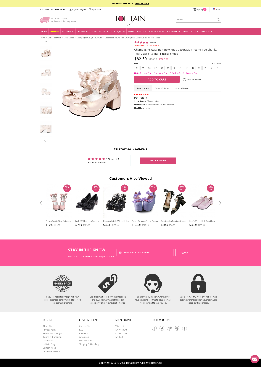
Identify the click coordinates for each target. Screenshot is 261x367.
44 (199, 68)
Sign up (184, 252)
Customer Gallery (51, 351)
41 (180, 68)
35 (143, 68)
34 (137, 68)
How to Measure (183, 88)
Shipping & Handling (89, 344)
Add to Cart (157, 79)
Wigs (185, 31)
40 (174, 68)
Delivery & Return (162, 88)
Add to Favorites (194, 79)
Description (143, 88)
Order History (122, 333)
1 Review (152, 42)
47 (217, 68)
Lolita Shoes (69, 37)
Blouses (141, 31)
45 (205, 68)
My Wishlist (96, 9)
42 (186, 68)
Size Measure (85, 340)
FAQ (81, 329)
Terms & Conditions (53, 336)
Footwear (172, 31)
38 (162, 68)
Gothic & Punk (98, 31)
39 (168, 68)
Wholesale (84, 336)
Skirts (131, 31)
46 (211, 68)
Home (44, 31)
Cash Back (48, 340)
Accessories (155, 31)
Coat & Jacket (118, 31)
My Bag (201, 9)
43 (193, 68)
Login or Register (79, 9)
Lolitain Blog (49, 344)
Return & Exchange (52, 333)
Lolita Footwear (54, 37)
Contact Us (84, 326)
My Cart (119, 336)
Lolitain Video (49, 347)
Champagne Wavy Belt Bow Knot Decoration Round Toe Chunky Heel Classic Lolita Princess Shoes (118, 37)
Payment (83, 333)
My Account (121, 329)
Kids (193, 31)
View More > (142, 3)
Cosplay (54, 31)
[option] (46, 53)
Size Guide (216, 63)
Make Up (205, 31)
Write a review (158, 160)
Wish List (119, 326)
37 (156, 68)
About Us (47, 326)
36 (149, 68)
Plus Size (66, 31)
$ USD (218, 9)
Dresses (81, 31)
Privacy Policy (49, 329)
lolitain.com (132, 362)
